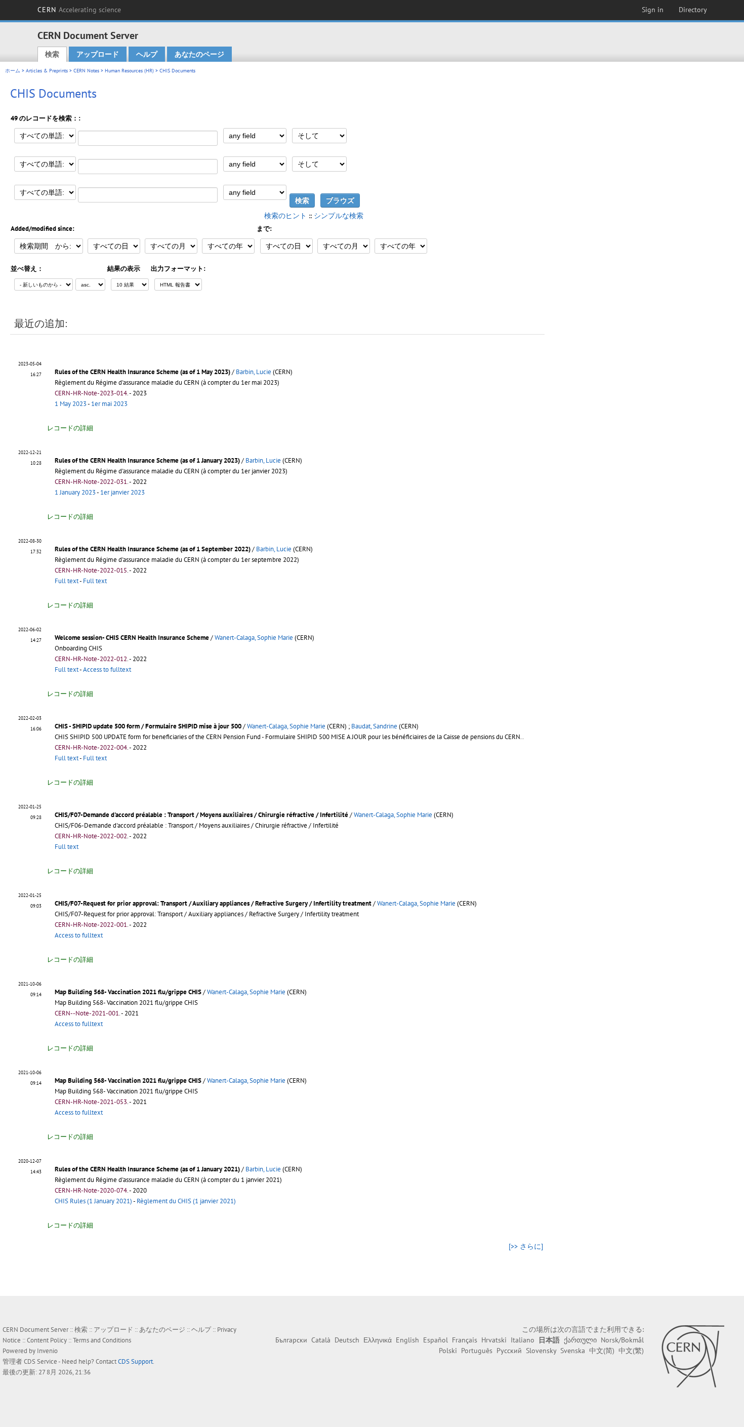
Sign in (653, 9)
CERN (79, 9)
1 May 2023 (71, 403)
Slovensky (541, 1350)
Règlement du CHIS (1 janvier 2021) (186, 1201)
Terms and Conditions (102, 1340)
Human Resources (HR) (129, 70)
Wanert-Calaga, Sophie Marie (254, 637)
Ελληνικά (377, 1339)
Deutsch (347, 1339)
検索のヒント (285, 215)
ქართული (580, 1339)
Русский (509, 1350)
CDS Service (40, 1361)
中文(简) (601, 1350)
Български (291, 1339)
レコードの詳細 (70, 428)
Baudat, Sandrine (374, 726)
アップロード (97, 54)
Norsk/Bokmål (622, 1339)
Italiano (522, 1339)
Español (435, 1339)
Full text (66, 581)
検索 (52, 54)
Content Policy (47, 1340)
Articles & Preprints (47, 70)
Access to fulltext (107, 669)
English (407, 1339)
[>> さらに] (526, 1246)
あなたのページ (199, 54)
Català (320, 1339)
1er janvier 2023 (122, 492)
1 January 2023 (75, 492)
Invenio (47, 1351)
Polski (448, 1350)
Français (464, 1339)
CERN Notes (86, 70)
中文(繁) (631, 1350)
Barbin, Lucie (253, 372)
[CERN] (692, 1356)
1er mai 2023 (109, 403)
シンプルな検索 (338, 215)
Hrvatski (494, 1339)
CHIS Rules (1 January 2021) (93, 1201)
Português (476, 1350)
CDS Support (135, 1361)
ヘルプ (146, 54)
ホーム (12, 70)
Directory (693, 9)
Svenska (572, 1350)
